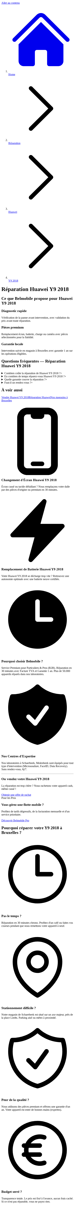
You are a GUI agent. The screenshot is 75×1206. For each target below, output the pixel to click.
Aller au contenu (10, 2)
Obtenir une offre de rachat (16, 794)
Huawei (12, 211)
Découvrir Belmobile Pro (15, 820)
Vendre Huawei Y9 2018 (15, 397)
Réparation (14, 143)
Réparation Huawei (39, 397)
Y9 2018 (13, 280)
